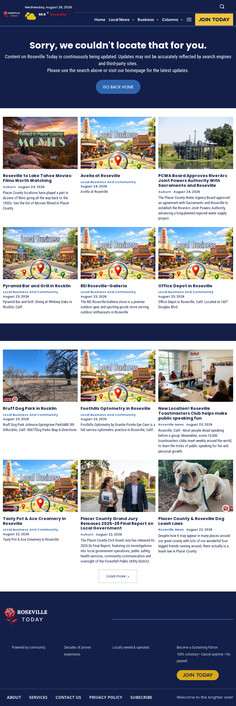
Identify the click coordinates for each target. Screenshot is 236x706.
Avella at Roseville (100, 176)
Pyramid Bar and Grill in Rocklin (37, 286)
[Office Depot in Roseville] (195, 253)
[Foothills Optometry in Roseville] (118, 376)
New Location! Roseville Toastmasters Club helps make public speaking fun (192, 413)
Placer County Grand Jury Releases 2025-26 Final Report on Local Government (117, 523)
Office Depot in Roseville (185, 286)
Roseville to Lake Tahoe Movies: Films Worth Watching (37, 178)
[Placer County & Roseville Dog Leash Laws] (195, 486)
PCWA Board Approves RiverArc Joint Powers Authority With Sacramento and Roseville (192, 180)
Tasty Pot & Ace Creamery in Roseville (34, 521)
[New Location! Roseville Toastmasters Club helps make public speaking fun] (195, 376)
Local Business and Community (108, 182)
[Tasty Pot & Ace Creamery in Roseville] (40, 486)
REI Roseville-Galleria (104, 286)
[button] (222, 6)
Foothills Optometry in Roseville (116, 408)
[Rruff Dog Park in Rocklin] (40, 376)
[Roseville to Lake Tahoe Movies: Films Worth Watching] (40, 143)
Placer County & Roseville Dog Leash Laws (191, 521)
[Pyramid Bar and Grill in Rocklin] (40, 253)
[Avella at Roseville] (118, 143)
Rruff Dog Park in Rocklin (30, 408)
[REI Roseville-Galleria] (118, 253)
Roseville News (171, 424)
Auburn (9, 187)
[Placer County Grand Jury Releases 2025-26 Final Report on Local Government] (118, 486)
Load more (115, 576)
